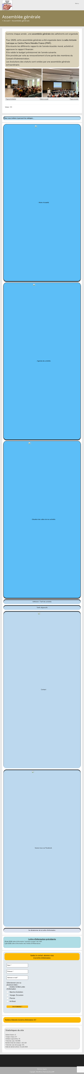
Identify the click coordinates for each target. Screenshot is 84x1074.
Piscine (12, 998)
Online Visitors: (10, 1035)
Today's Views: (10, 1037)
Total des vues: (10, 1041)
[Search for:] (80, 3)
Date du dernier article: (12, 1047)
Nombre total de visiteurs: (13, 1043)
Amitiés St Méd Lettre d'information (16, 988)
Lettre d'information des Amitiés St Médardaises (26, 943)
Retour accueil (44, 99)
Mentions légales (42, 1069)
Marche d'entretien (16, 992)
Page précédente (11, 99)
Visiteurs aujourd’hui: (12, 1039)
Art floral (12, 1001)
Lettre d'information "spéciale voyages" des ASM (27, 941)
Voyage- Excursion (16, 995)
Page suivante (74, 99)
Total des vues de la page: (14, 1045)
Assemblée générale (21, 21)
